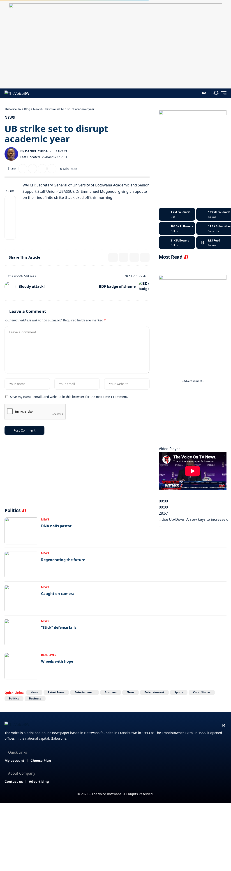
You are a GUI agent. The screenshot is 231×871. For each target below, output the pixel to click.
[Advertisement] (192, 413)
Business (111, 692)
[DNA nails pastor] (21, 530)
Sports (178, 692)
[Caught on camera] (21, 598)
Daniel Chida (36, 151)
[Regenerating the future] (21, 564)
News (10, 117)
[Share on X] (22, 168)
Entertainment (85, 692)
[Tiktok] (177, 242)
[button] (196, 93)
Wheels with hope (57, 661)
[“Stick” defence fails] (21, 632)
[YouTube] (197, 725)
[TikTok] (215, 725)
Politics (14, 698)
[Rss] (223, 725)
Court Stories (201, 692)
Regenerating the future (63, 559)
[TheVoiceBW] (17, 93)
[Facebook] (177, 214)
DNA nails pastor (56, 525)
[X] (189, 725)
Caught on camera (57, 593)
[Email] (32, 168)
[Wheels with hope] (21, 666)
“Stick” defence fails (58, 627)
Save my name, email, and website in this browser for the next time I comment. (69, 397)
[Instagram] (177, 228)
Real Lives (48, 655)
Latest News (56, 692)
